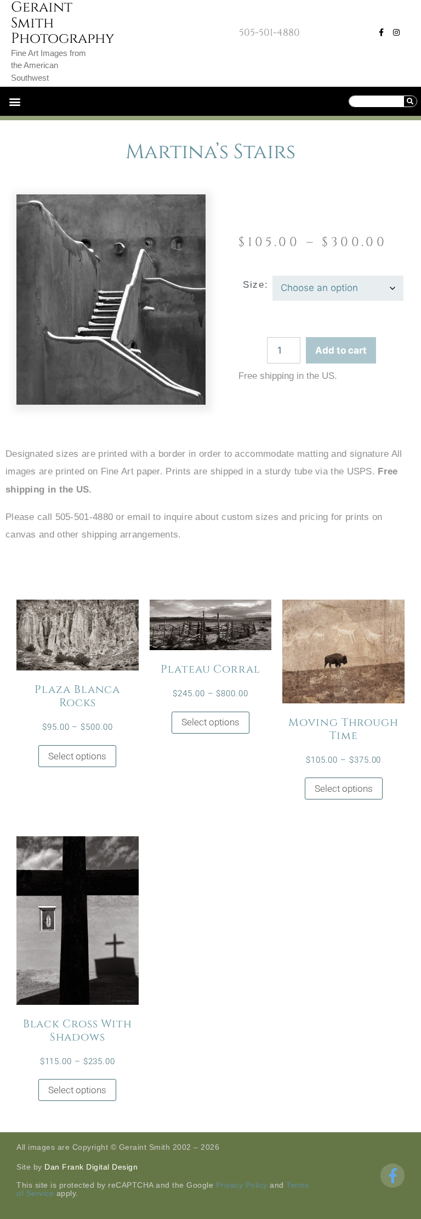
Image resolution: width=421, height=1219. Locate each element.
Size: (255, 284)
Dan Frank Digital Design (91, 1166)
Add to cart (341, 350)
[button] (14, 101)
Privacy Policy (242, 1185)
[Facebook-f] (381, 32)
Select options (77, 756)
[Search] (410, 101)
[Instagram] (396, 32)
